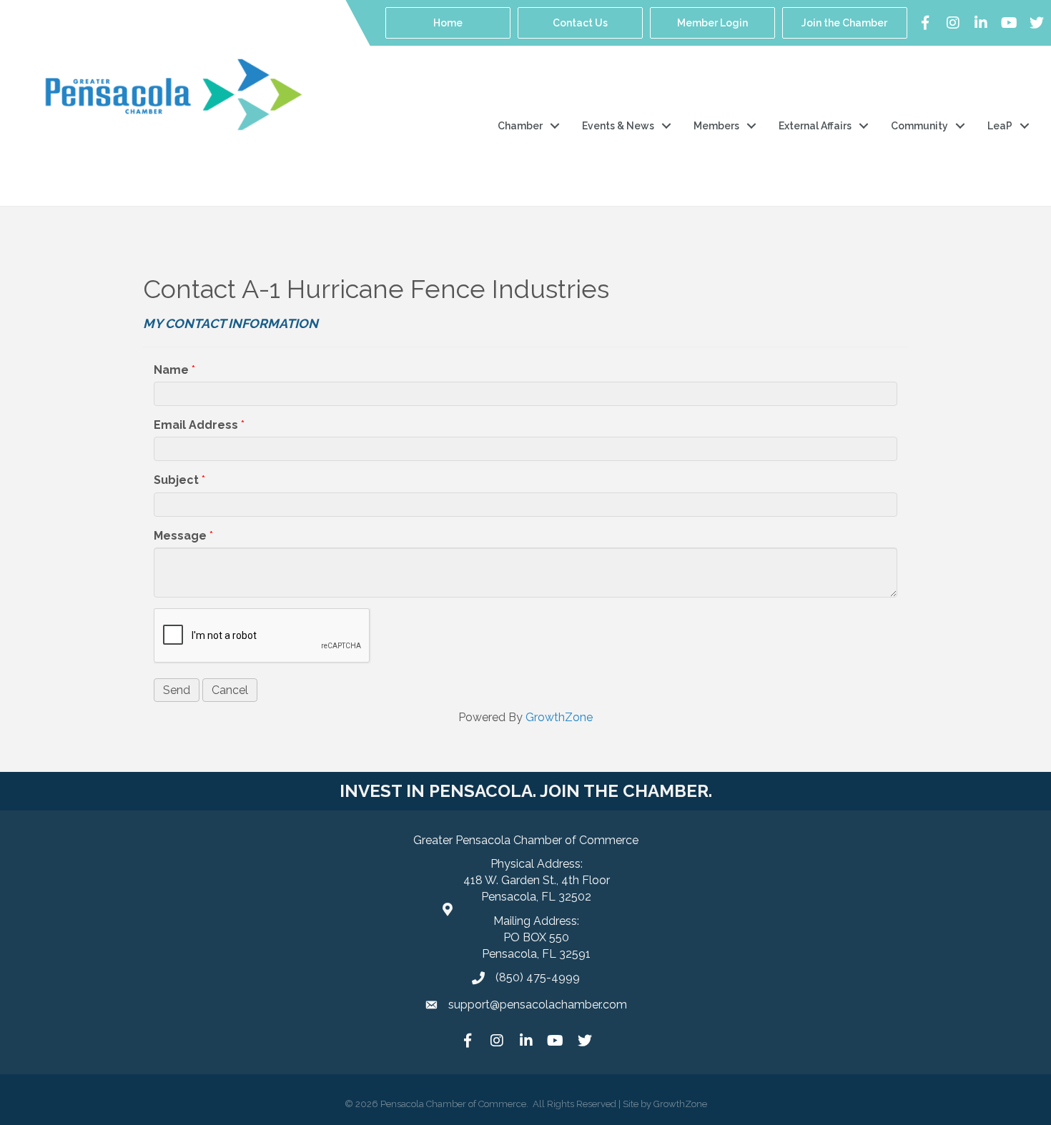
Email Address (196, 425)
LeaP (999, 126)
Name (171, 370)
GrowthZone (559, 717)
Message (180, 535)
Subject (176, 480)
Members (716, 126)
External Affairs (815, 126)
